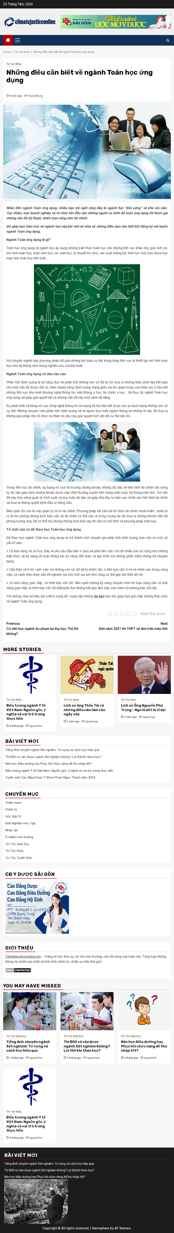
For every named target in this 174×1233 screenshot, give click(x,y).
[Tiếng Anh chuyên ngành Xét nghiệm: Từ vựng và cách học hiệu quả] (29, 1011)
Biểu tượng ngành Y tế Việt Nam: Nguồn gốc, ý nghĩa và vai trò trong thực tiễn (26, 712)
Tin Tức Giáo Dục (17, 844)
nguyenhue (35, 725)
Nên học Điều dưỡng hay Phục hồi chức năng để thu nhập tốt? (48, 764)
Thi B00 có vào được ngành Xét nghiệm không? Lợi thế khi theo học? (53, 757)
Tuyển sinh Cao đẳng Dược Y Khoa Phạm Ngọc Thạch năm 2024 (50, 777)
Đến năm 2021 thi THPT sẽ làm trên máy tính (133, 626)
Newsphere (100, 1228)
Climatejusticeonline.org (23, 957)
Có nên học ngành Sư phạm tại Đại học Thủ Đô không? (42, 629)
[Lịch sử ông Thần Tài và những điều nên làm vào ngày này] (87, 675)
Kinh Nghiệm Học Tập (20, 823)
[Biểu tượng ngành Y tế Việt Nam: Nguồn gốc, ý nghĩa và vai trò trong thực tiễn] (29, 675)
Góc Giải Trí (13, 816)
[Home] (8, 40)
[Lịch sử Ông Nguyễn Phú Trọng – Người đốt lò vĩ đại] (144, 675)
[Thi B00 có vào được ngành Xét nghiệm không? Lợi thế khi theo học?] (87, 1011)
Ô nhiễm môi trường (19, 837)
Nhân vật (11, 830)
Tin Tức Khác (14, 64)
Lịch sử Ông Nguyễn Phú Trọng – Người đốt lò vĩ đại (143, 707)
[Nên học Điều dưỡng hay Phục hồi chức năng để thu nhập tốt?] (144, 1011)
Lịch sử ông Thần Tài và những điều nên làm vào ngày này (84, 709)
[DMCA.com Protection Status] (18, 970)
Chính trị (11, 809)
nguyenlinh (150, 1057)
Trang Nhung (35, 95)
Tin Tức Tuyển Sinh (18, 858)
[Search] (167, 40)
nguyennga (91, 721)
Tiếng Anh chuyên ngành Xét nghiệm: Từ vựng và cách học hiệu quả (52, 750)
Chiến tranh (13, 803)
